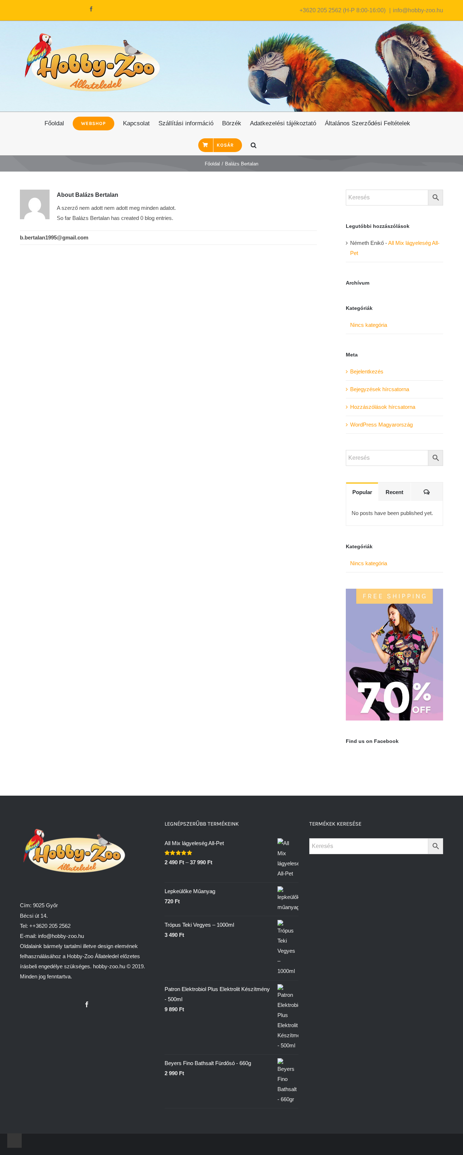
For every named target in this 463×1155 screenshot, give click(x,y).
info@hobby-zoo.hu (418, 10)
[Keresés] (253, 144)
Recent (394, 492)
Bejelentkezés (366, 371)
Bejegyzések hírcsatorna (379, 389)
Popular (362, 492)
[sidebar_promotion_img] (394, 594)
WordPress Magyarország (381, 424)
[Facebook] (87, 1004)
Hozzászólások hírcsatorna (382, 407)
